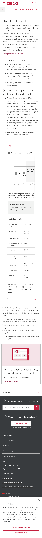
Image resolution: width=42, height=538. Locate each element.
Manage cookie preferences (21, 527)
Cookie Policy (28, 512)
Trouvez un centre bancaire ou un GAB (23, 401)
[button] (40, 3)
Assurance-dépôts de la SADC (11, 496)
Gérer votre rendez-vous (22, 428)
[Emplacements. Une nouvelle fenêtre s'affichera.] (32, 3)
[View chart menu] (9, 153)
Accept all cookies (21, 532)
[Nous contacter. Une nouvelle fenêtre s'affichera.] (36, 3)
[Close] (39, 500)
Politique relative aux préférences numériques (17, 486)
